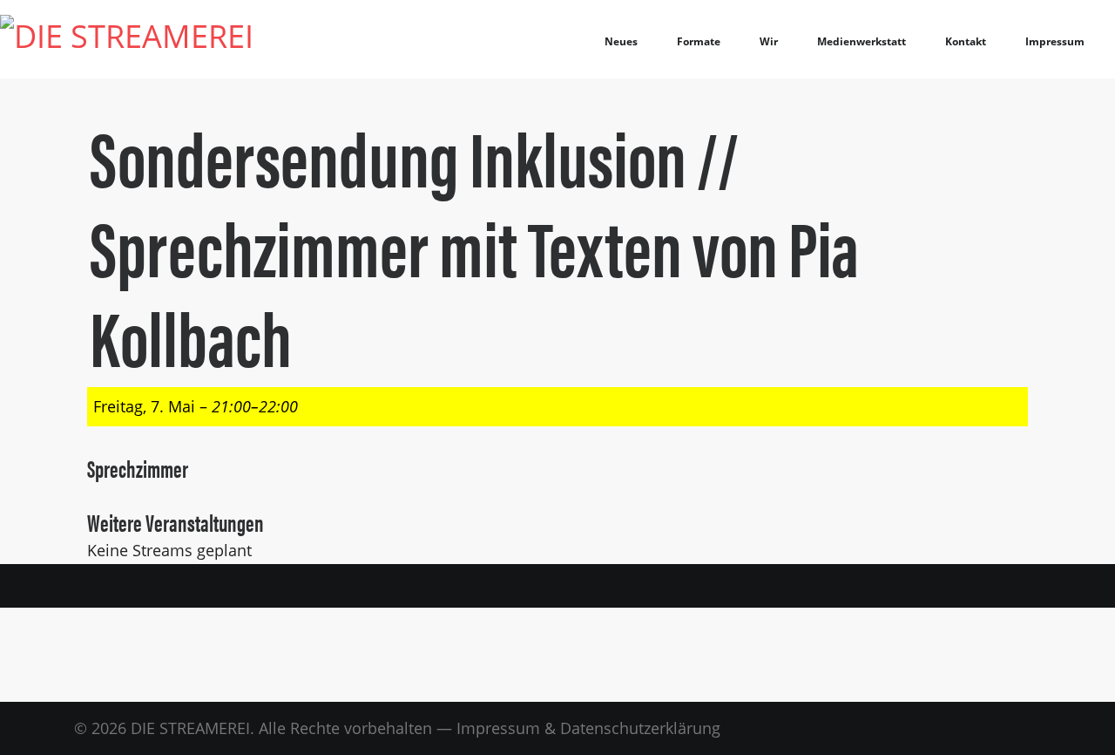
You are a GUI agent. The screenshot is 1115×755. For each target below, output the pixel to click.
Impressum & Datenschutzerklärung (588, 728)
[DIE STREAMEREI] (126, 39)
